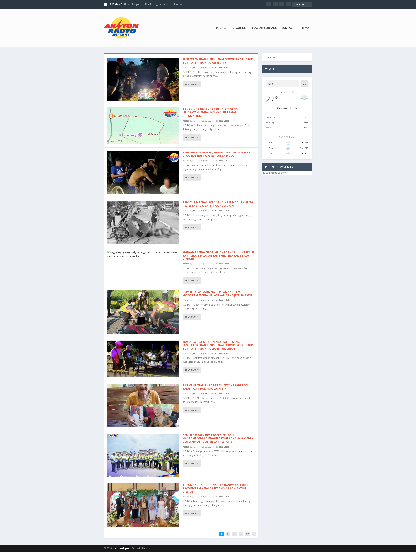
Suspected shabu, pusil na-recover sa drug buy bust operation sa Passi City (218, 60)
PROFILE (221, 28)
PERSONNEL (238, 28)
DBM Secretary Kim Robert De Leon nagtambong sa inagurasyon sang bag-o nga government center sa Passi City (218, 438)
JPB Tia (195, 67)
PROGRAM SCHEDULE (263, 28)
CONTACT (287, 28)
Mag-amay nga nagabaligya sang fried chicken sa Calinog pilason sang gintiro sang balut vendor (218, 255)
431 (247, 533)
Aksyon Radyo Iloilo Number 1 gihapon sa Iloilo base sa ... (154, 4)
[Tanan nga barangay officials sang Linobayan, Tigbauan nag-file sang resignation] (143, 125)
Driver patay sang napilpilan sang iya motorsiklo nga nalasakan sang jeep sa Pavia (218, 293)
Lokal (226, 120)
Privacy (304, 28)
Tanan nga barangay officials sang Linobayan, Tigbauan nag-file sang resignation (210, 112)
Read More (191, 84)
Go (304, 83)
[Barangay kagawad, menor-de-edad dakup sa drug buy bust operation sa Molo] (143, 172)
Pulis (226, 67)
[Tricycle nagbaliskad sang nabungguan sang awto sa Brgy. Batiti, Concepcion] (143, 222)
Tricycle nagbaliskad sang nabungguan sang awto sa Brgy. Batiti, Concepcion (218, 204)
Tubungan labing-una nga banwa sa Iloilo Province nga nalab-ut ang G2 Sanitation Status (216, 488)
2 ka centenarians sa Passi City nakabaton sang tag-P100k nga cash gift (215, 386)
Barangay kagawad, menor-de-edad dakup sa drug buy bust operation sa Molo (216, 154)
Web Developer (120, 548)
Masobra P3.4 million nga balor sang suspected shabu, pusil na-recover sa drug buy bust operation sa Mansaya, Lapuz (218, 345)
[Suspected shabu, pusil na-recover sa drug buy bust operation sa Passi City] (143, 79)
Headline (219, 67)
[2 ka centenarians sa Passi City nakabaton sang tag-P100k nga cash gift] (143, 405)
